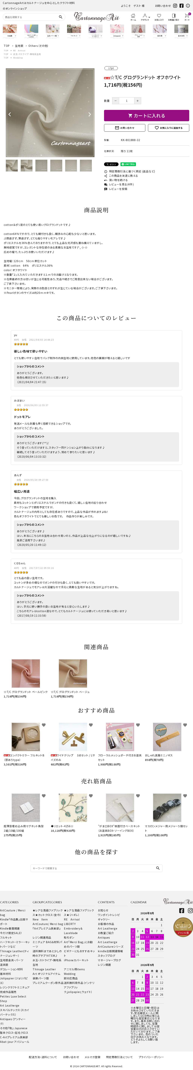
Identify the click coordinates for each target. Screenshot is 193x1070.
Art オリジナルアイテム (46, 974)
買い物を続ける (116, 180)
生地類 (4, 960)
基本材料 (5, 974)
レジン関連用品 (42, 937)
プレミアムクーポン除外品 (48, 983)
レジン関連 (104, 965)
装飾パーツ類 (41, 978)
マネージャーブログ (109, 960)
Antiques (104, 937)
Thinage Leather (44, 969)
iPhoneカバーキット (76, 960)
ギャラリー (104, 919)
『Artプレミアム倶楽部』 (47, 928)
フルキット (6, 937)
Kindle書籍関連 (10, 928)
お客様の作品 (106, 924)
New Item (40, 919)
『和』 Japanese (17, 1028)
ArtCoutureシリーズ (110, 946)
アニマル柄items (74, 969)
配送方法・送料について (43, 1057)
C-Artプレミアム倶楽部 (14, 1037)
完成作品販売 (8, 992)
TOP (6, 50)
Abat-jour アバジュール (14, 1042)
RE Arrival (19, 50)
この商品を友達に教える (121, 175)
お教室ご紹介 (106, 933)
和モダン (69, 937)
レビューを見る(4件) (119, 184)
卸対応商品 (71, 978)
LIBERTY (70, 924)
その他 (4, 1028)
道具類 (4, 965)
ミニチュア (23, 987)
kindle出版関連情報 (110, 951)
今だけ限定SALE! (11, 933)
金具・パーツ (15, 960)
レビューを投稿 (115, 189)
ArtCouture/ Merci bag (48, 924)
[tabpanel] (50, 112)
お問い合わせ (163, 6)
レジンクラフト (8, 987)
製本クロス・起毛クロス (14, 1033)
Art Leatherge (9, 1005)
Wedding (18, 57)
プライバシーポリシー (151, 1057)
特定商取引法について (119, 1057)
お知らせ (103, 910)
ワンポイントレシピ (109, 915)
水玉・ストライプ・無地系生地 (27, 54)
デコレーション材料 (11, 969)
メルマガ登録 (92, 1057)
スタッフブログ (106, 955)
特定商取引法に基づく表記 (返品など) (129, 171)
